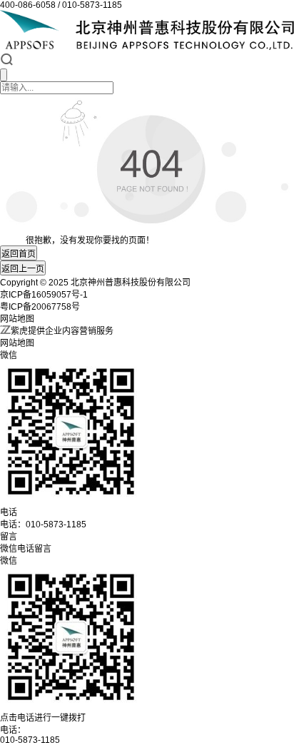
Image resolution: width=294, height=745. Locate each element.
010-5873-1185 (30, 740)
